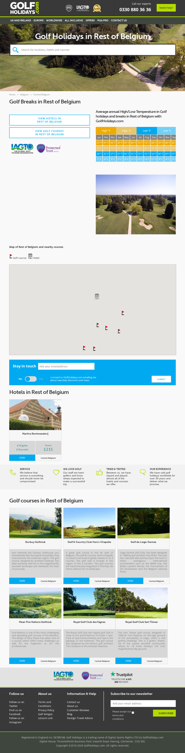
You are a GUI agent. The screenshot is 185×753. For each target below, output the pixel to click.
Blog (69, 714)
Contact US (119, 20)
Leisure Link (45, 718)
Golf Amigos (45, 714)
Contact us (73, 702)
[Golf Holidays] (24, 8)
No (20, 379)
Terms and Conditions (44, 704)
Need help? (166, 7)
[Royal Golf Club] (136, 205)
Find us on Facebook (15, 712)
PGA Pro (102, 20)
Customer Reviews (78, 710)
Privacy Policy (46, 710)
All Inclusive (74, 20)
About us (72, 706)
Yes (41, 379)
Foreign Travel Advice (80, 718)
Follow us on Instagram (16, 720)
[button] (94, 348)
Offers (90, 20)
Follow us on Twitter (16, 704)
